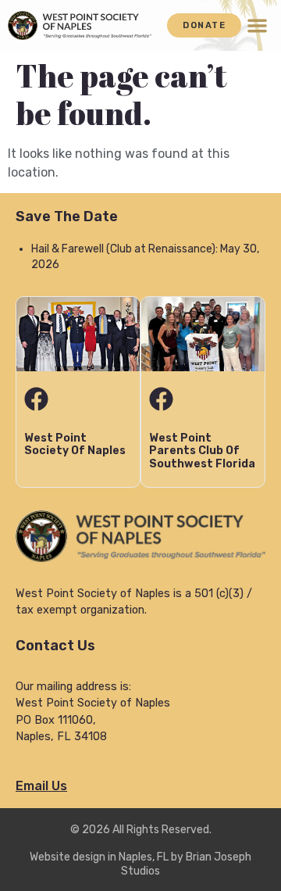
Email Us (41, 785)
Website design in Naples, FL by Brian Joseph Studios (140, 864)
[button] (257, 25)
